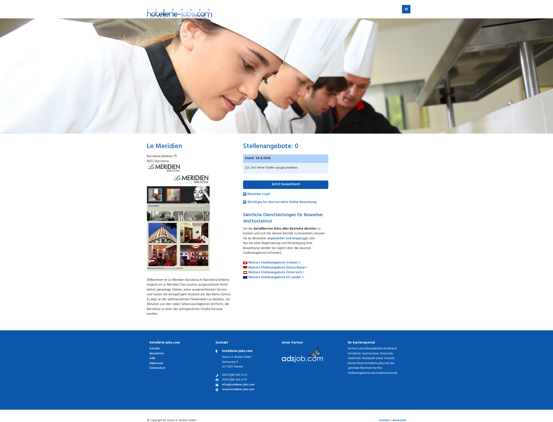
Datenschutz (157, 368)
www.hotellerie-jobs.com (238, 389)
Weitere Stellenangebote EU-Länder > (276, 278)
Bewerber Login (258, 194)
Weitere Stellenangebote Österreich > (276, 273)
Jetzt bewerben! (286, 184)
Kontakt (154, 349)
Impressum (156, 363)
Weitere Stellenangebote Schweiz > (274, 263)
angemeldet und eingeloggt (287, 239)
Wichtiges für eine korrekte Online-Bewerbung (281, 202)
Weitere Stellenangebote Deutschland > (277, 268)
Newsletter (156, 353)
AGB (152, 358)
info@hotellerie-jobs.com (238, 385)
